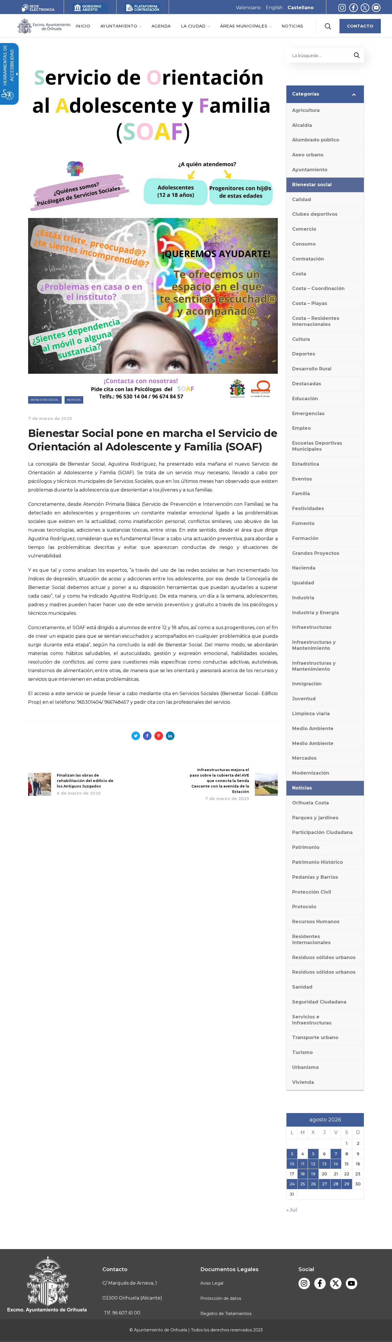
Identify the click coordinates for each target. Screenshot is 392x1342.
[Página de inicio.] (43, 25)
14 (336, 1163)
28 (335, 1184)
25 (302, 1184)
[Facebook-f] (353, 7)
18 (302, 1173)
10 (292, 1163)
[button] (328, 26)
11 (302, 1163)
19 (313, 1173)
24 (292, 1184)
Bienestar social (45, 400)
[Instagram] (342, 7)
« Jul (291, 1210)
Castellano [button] (301, 7)
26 (313, 1184)
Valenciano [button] (248, 7)
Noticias (74, 400)
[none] (120, 26)
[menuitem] (82, 26)
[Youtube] (376, 7)
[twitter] (366, 7)
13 (324, 1163)
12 (313, 1163)
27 (324, 1184)
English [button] (274, 7)
